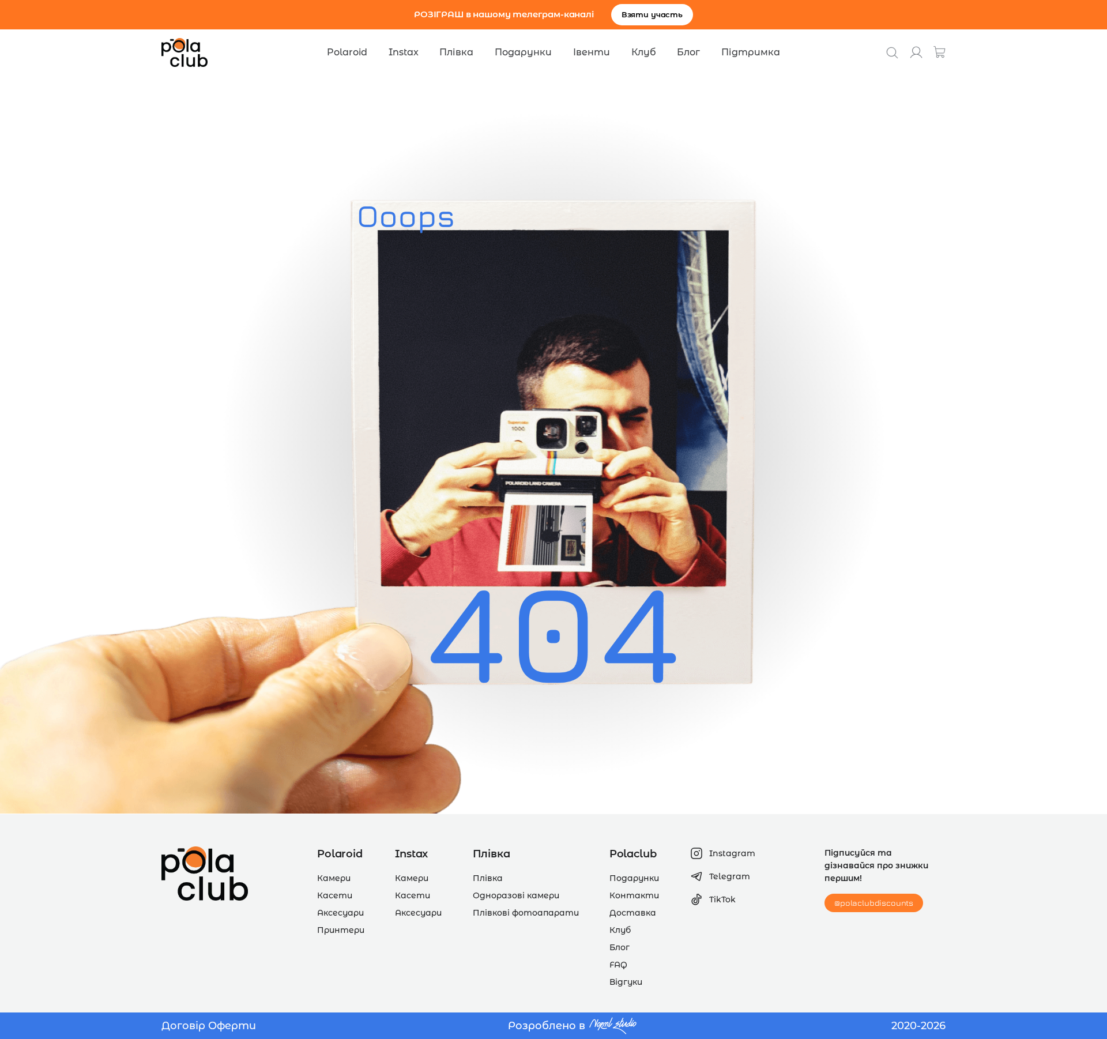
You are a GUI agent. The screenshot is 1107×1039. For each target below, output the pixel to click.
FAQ (618, 964)
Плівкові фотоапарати (526, 913)
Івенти (591, 52)
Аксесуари (340, 913)
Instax (404, 52)
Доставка (632, 913)
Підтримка (750, 52)
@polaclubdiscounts (873, 903)
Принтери (340, 930)
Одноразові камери (516, 895)
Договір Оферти (208, 1025)
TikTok (722, 899)
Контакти (634, 895)
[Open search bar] (892, 52)
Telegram (729, 876)
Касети (334, 895)
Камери (334, 878)
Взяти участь (652, 14)
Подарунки (523, 52)
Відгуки (625, 982)
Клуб (643, 52)
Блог (688, 52)
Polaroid (347, 52)
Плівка (456, 52)
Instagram (732, 853)
